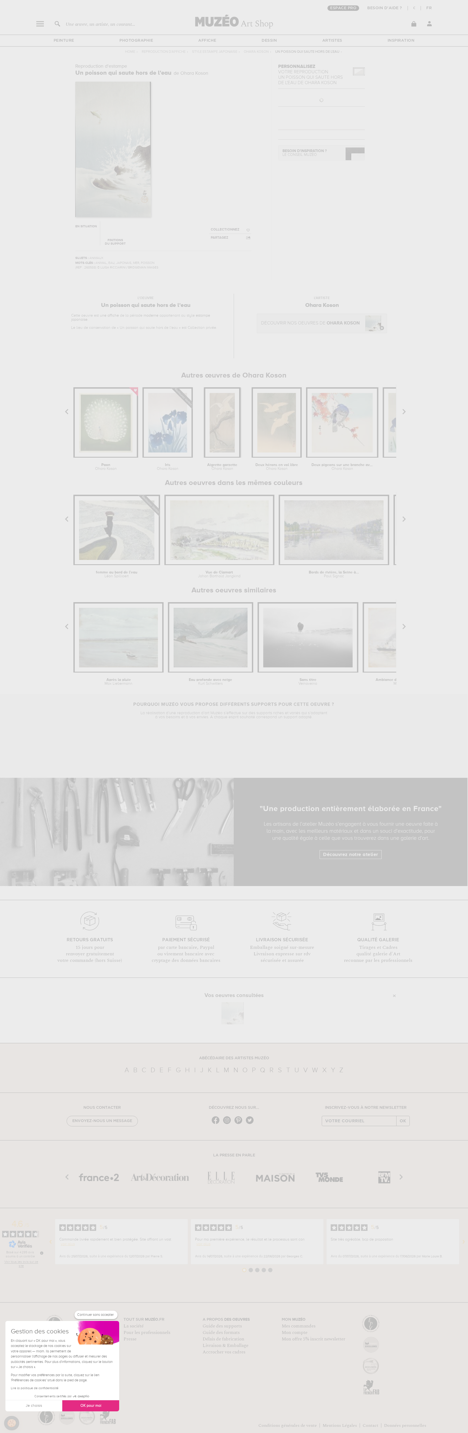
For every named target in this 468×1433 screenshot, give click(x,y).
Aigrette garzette (222, 467)
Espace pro (343, 8)
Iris (167, 467)
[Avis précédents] (50, 1241)
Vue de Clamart (219, 574)
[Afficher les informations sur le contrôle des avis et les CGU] (42, 1253)
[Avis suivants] (463, 1241)
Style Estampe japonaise (214, 52)
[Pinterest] (239, 1123)
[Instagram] (228, 1123)
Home (130, 52)
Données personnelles (405, 1425)
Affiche (207, 40)
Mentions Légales (340, 1425)
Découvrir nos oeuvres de (310, 323)
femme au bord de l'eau (116, 574)
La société (133, 1326)
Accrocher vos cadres (224, 1352)
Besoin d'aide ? (384, 8)
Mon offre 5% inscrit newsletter (313, 1339)
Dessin (269, 40)
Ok (403, 1121)
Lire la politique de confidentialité (34, 1388)
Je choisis (34, 1406)
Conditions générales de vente (287, 1425)
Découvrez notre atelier (350, 854)
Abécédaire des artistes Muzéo (234, 1058)
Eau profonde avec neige (210, 682)
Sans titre (307, 682)
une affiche (109, 315)
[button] (11, 1423)
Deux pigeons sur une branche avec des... (342, 467)
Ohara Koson (256, 52)
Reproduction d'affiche (164, 52)
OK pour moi (90, 1406)
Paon (106, 467)
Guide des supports (222, 1326)
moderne (151, 315)
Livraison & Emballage (225, 1345)
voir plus (68, 1244)
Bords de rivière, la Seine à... (334, 574)
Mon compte (294, 1332)
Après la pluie (118, 682)
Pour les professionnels (146, 1332)
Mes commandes (299, 1326)
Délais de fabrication (223, 1339)
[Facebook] (217, 1123)
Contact (370, 1425)
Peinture (64, 40)
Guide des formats (221, 1332)
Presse (129, 1339)
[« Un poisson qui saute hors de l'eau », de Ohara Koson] (233, 1013)
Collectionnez (225, 229)
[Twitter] (251, 1123)
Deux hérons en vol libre (276, 467)
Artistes (332, 40)
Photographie (136, 40)
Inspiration (401, 40)
